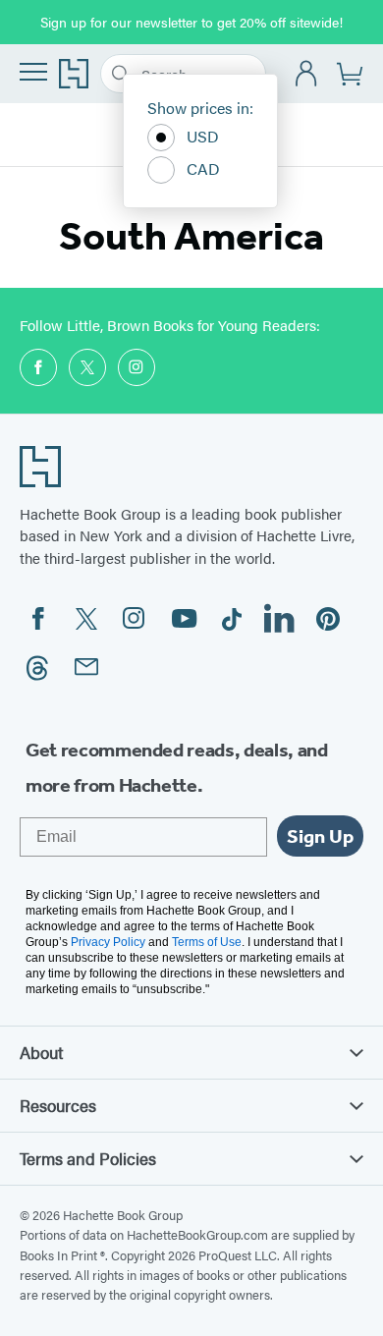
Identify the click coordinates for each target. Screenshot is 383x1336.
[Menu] (33, 72)
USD (203, 136)
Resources (58, 1105)
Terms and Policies (88, 1158)
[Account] (307, 74)
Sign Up (320, 836)
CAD (203, 168)
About (41, 1052)
